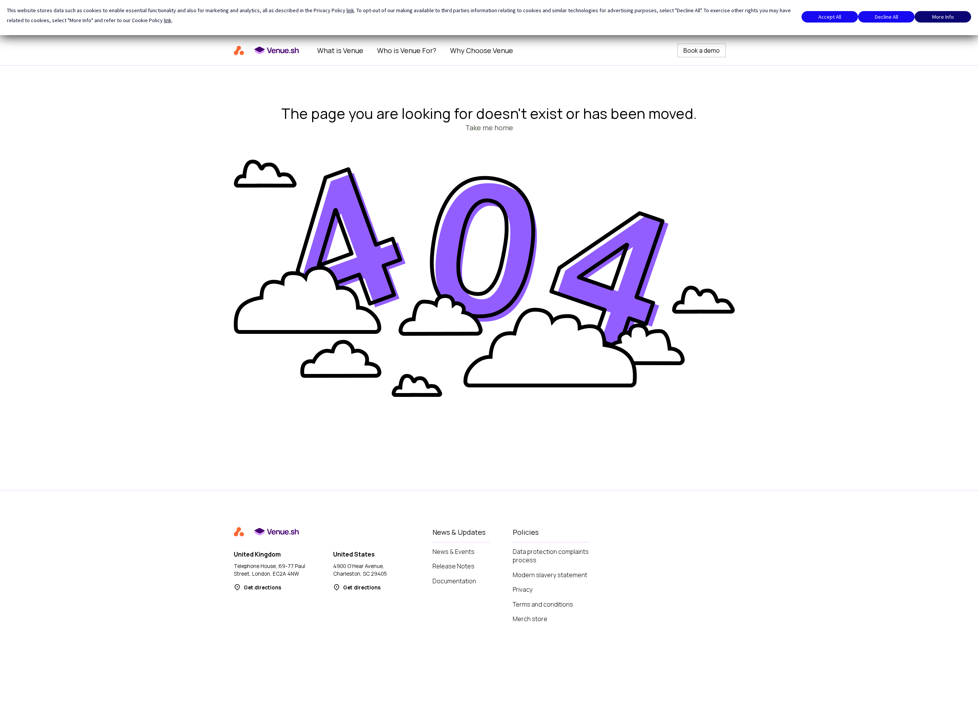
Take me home (489, 127)
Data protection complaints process (551, 556)
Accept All (829, 16)
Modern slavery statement (550, 575)
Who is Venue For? (406, 50)
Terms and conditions (543, 604)
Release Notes (453, 566)
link (350, 10)
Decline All (886, 16)
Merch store (530, 619)
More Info (943, 16)
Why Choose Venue (481, 50)
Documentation (454, 581)
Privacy (523, 589)
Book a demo (701, 50)
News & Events (453, 551)
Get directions (262, 587)
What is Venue (340, 50)
